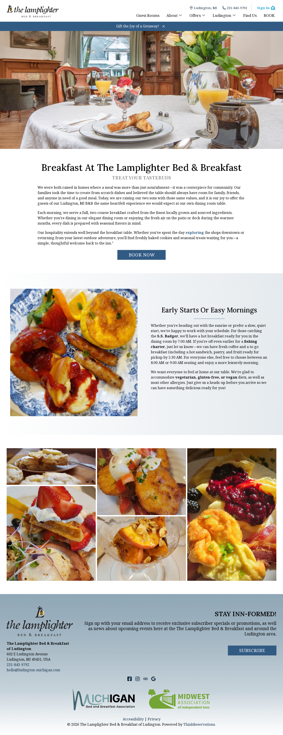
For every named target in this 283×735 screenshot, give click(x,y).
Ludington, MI (205, 8)
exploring (194, 232)
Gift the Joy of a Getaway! (137, 26)
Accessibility (133, 719)
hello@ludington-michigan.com (33, 670)
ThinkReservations (199, 724)
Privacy (154, 719)
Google (153, 679)
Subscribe (252, 650)
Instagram (137, 679)
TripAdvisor (145, 679)
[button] (163, 26)
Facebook (129, 679)
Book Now (142, 255)
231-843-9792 (237, 8)
